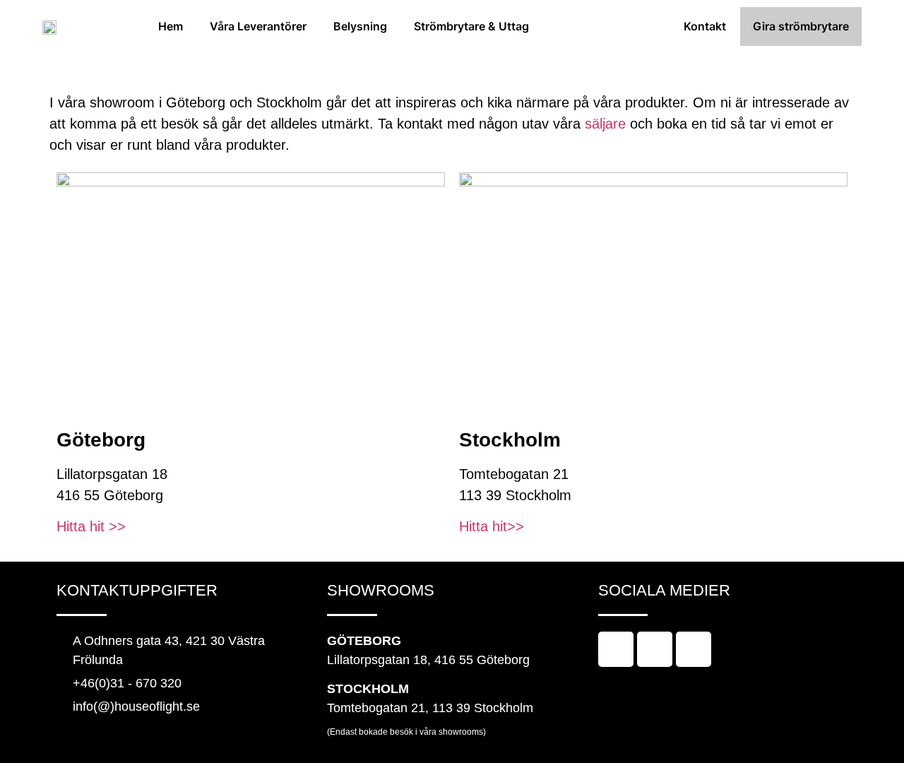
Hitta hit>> (491, 526)
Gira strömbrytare (801, 26)
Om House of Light (606, 26)
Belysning (360, 26)
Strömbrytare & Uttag (471, 26)
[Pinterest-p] (693, 649)
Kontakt (705, 26)
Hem (170, 26)
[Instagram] (654, 649)
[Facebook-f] (616, 649)
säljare (605, 123)
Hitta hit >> (91, 526)
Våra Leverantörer (258, 26)
